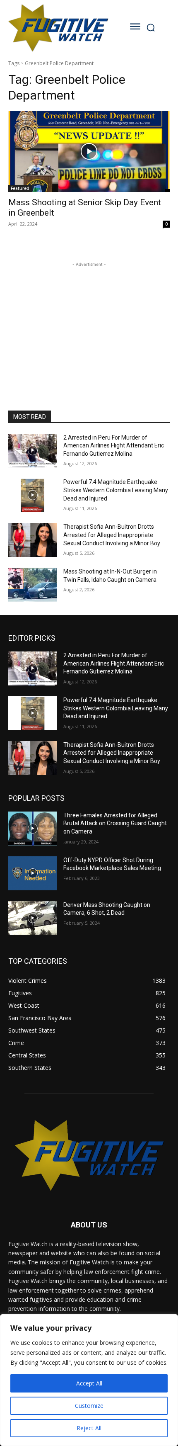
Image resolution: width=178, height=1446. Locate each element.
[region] (89, 1380)
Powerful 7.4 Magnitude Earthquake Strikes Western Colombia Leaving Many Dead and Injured (115, 490)
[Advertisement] (89, 320)
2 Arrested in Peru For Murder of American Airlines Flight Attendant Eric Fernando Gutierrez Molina (113, 445)
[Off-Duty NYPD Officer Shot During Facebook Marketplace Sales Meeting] (32, 873)
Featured (20, 188)
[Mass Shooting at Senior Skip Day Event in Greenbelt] (89, 151)
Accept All (89, 1383)
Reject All (89, 1428)
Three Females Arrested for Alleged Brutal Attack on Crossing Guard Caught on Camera (115, 823)
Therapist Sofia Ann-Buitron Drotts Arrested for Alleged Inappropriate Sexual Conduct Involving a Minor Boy (111, 534)
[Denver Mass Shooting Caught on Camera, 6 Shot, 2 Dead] (32, 918)
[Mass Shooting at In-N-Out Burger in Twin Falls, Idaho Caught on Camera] (32, 585)
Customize (89, 1406)
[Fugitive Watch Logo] (58, 27)
